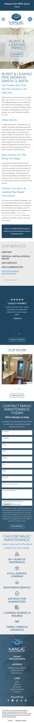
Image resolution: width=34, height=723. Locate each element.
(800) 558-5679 (17, 659)
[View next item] (19, 334)
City (4, 464)
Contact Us (17, 54)
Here (16, 6)
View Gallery (17, 395)
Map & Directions (17, 673)
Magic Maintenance (22, 100)
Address (5, 458)
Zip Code (5, 477)
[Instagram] (26, 700)
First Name (6, 431)
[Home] (16, 19)
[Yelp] (21, 700)
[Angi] (17, 700)
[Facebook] (8, 700)
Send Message (17, 526)
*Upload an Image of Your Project (13, 502)
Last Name (6, 438)
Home (17, 682)
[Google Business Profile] (13, 700)
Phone (4, 445)
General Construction (17, 689)
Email (4, 451)
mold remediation (15, 215)
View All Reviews (17, 340)
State (4, 471)
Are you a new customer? (10, 484)
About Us (17, 684)
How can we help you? (9, 490)
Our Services (17, 687)
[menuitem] (16, 252)
